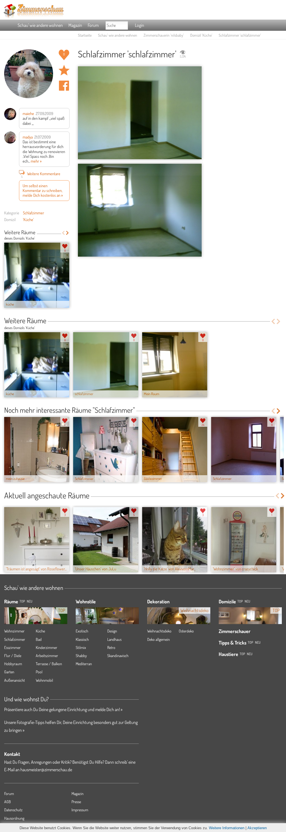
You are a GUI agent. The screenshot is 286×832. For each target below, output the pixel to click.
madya (28, 136)
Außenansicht (14, 680)
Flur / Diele (12, 655)
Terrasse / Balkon (49, 663)
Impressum (80, 809)
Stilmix (81, 647)
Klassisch (82, 639)
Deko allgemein (158, 639)
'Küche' (28, 219)
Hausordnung (14, 818)
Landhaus (114, 639)
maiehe (28, 113)
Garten (9, 671)
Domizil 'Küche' (201, 35)
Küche (40, 631)
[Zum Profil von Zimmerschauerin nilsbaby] (28, 73)
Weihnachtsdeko (159, 631)
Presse (76, 801)
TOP (22, 601)
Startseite (85, 35)
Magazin (75, 25)
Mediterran (84, 663)
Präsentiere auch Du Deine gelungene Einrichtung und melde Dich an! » (63, 709)
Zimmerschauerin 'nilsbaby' (164, 35)
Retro (111, 647)
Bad (39, 639)
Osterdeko (186, 631)
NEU (29, 601)
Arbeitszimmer (47, 655)
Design (112, 631)
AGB (7, 801)
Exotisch (82, 631)
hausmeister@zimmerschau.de (46, 769)
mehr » (36, 160)
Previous (63, 232)
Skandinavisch (117, 655)
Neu (247, 601)
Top (240, 601)
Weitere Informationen (226, 828)
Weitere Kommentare (41, 174)
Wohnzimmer (14, 631)
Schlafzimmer (33, 212)
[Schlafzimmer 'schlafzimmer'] (140, 113)
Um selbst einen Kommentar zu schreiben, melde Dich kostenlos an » (43, 190)
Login (139, 25)
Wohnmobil (44, 680)
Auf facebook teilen (64, 85)
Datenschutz (13, 809)
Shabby (81, 655)
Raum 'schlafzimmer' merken (64, 70)
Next (67, 232)
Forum (93, 25)
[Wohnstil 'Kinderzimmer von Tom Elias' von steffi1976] (107, 620)
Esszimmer (12, 647)
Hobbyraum (13, 663)
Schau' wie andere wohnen (40, 25)
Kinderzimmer (46, 647)
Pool (39, 671)
